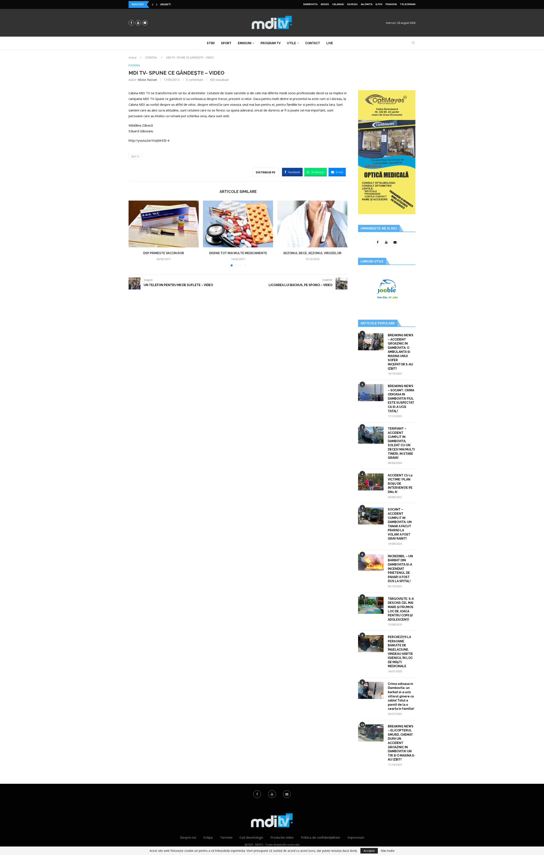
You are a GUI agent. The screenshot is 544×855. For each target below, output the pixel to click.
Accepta (369, 851)
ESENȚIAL (151, 57)
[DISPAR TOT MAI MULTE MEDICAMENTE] (238, 224)
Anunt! (165, 4)
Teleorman (407, 4)
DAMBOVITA (310, 4)
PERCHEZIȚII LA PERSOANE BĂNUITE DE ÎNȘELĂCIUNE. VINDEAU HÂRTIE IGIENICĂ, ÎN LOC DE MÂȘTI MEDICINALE (400, 651)
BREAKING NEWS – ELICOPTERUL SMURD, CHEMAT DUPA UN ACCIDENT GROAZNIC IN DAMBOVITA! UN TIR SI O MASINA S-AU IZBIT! (401, 743)
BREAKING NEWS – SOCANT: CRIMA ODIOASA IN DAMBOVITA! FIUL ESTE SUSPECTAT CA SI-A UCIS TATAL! (401, 398)
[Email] (145, 23)
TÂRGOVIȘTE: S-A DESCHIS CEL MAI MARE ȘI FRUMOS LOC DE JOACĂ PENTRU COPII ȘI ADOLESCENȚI (401, 609)
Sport (226, 43)
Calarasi (338, 4)
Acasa (132, 57)
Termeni (226, 837)
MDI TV (135, 156)
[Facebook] (131, 23)
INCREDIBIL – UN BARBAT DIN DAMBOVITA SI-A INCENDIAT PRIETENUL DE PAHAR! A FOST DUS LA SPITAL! (400, 568)
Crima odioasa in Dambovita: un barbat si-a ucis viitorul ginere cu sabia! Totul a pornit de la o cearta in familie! (401, 696)
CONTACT (312, 43)
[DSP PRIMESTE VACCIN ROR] (164, 224)
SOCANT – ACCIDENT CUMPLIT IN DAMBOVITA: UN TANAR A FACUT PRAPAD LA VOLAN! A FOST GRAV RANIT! (400, 524)
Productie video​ (282, 837)
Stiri (211, 43)
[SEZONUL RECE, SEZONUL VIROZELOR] (312, 224)
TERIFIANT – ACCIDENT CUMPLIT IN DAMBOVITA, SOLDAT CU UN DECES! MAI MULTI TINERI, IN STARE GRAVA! (401, 443)
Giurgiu (352, 4)
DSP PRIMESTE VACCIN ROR (163, 253)
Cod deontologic (251, 837)
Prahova (391, 4)
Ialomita (366, 4)
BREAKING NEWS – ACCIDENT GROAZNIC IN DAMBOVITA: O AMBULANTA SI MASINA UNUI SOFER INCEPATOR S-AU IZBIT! (400, 351)
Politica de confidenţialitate (320, 837)
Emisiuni (244, 43)
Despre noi (188, 837)
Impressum (355, 837)
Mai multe (388, 850)
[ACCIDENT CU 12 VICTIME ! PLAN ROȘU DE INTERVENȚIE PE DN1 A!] (371, 481)
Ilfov (378, 4)
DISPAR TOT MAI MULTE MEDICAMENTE (238, 253)
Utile (291, 43)
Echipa (208, 837)
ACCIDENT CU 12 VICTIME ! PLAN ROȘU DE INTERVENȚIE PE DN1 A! (400, 484)
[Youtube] (138, 23)
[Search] (413, 43)
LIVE (329, 43)
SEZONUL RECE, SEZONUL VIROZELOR (312, 253)
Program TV (270, 43)
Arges (325, 4)
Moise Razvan (147, 80)
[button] (152, 4)
